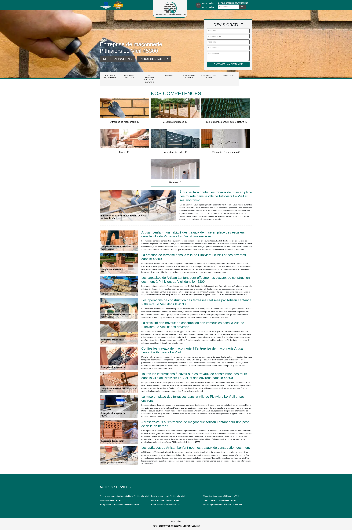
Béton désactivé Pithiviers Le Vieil (165, 504)
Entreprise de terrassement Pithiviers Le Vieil (119, 504)
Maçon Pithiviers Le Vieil (110, 500)
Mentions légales (191, 526)
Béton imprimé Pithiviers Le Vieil (165, 500)
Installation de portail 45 (188, 76)
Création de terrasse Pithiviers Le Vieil (219, 500)
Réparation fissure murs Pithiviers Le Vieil (221, 496)
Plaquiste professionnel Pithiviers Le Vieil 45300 (223, 504)
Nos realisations (117, 59)
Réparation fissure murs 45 (209, 76)
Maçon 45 (169, 75)
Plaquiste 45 (228, 75)
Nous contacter (154, 59)
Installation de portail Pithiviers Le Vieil (168, 496)
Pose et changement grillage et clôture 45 (149, 78)
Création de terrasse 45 (129, 76)
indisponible (208, 3)
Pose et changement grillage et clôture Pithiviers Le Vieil (124, 496)
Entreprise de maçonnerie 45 (110, 76)
